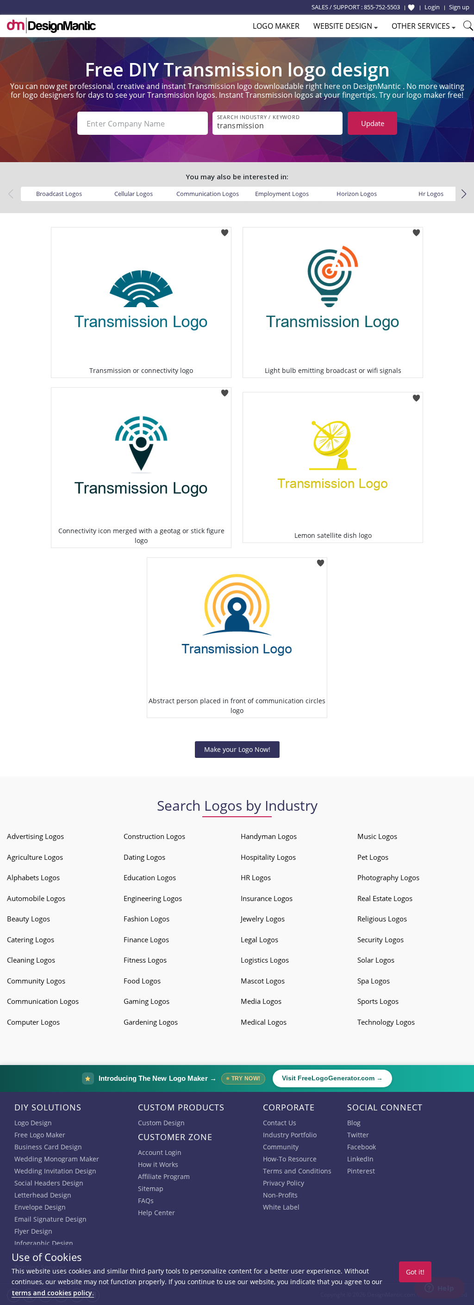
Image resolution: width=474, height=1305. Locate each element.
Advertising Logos (35, 836)
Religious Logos (382, 918)
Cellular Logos (133, 193)
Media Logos (261, 1001)
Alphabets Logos (33, 877)
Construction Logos (154, 836)
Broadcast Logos (59, 193)
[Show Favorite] (411, 7)
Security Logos (380, 939)
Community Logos (36, 980)
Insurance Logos (267, 898)
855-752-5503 (382, 7)
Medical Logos (264, 1022)
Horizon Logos (357, 193)
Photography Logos (388, 877)
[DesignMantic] (51, 25)
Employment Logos (282, 193)
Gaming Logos (146, 1001)
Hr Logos (430, 193)
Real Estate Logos (384, 898)
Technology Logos (386, 1022)
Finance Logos (146, 939)
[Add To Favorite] (224, 230)
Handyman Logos (269, 836)
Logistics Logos (265, 960)
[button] (463, 194)
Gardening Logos (151, 1022)
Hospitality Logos (268, 857)
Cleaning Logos (31, 960)
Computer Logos (33, 1022)
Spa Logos (373, 980)
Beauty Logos (28, 918)
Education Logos (150, 877)
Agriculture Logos (35, 857)
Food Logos (142, 980)
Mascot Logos (263, 980)
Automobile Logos (36, 898)
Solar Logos (375, 960)
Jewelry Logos (263, 918)
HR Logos (256, 877)
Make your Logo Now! (237, 749)
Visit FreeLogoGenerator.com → (332, 1078)
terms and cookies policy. (53, 1292)
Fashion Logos (146, 918)
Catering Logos (30, 939)
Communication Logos (207, 193)
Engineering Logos (153, 898)
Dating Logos (144, 857)
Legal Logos (259, 939)
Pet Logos (372, 857)
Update (372, 123)
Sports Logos (378, 1001)
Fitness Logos (145, 960)
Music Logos (377, 836)
